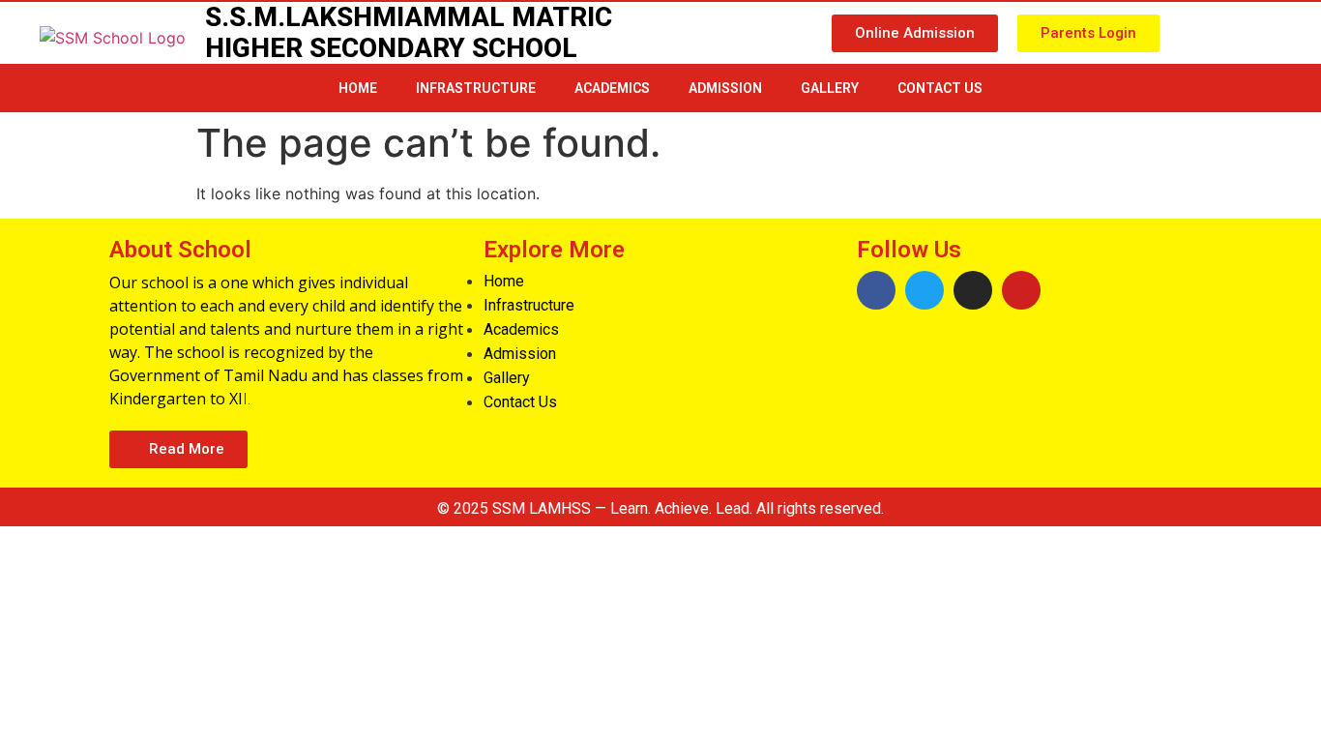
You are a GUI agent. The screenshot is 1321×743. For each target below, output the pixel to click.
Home (357, 88)
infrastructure (476, 88)
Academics (612, 88)
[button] (915, 33)
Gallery (830, 88)
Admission (725, 88)
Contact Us (940, 88)
